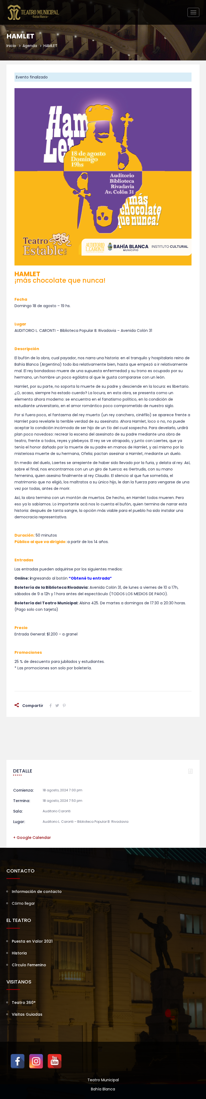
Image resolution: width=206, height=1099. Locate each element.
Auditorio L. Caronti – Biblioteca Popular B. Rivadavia (85, 821)
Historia (19, 953)
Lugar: (19, 821)
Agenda (30, 45)
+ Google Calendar (32, 837)
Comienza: (23, 790)
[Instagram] (36, 1061)
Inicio (11, 45)
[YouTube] (54, 1061)
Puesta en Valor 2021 (32, 941)
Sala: (18, 811)
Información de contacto (37, 891)
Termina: (21, 800)
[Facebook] (17, 1061)
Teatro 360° (23, 1002)
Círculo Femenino (29, 965)
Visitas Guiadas (27, 1014)
